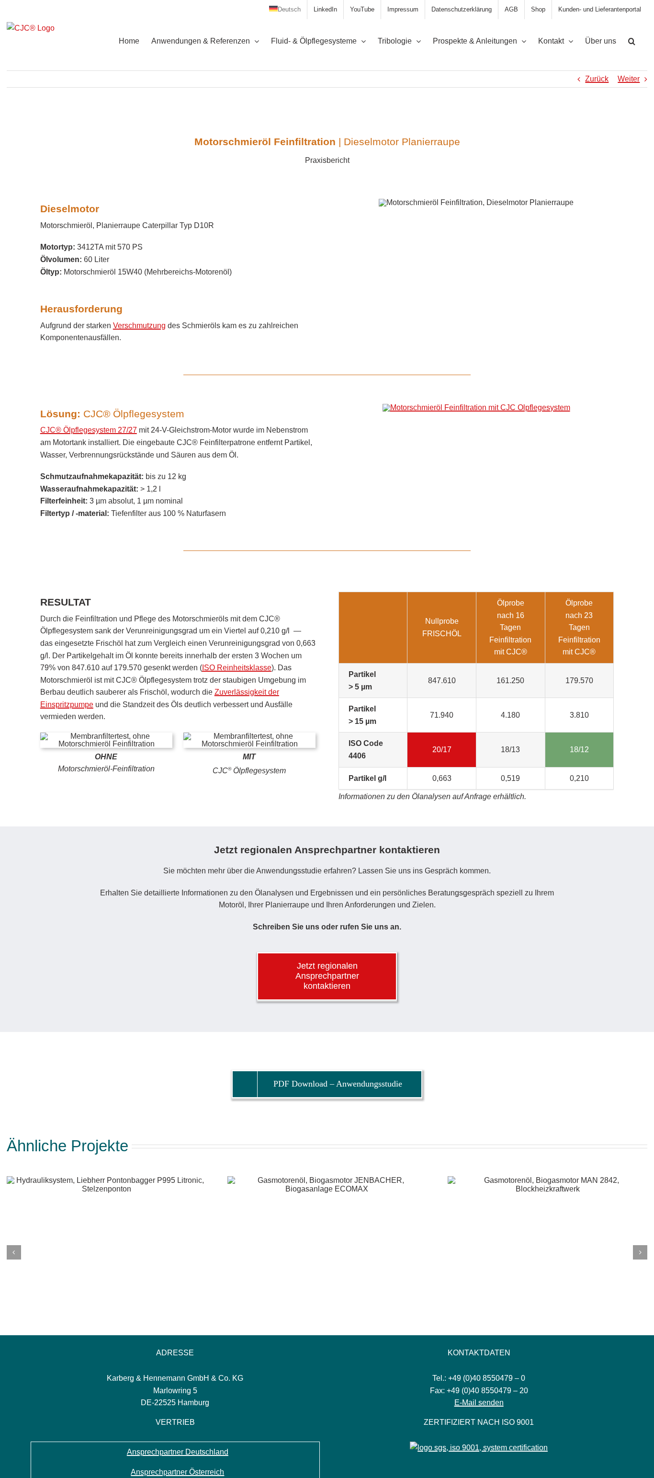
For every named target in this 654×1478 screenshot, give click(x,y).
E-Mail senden (479, 1402)
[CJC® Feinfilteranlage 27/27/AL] (476, 407)
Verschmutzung (139, 325)
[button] (631, 41)
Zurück (597, 79)
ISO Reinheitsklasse (236, 668)
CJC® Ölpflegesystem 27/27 (88, 430)
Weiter (629, 79)
